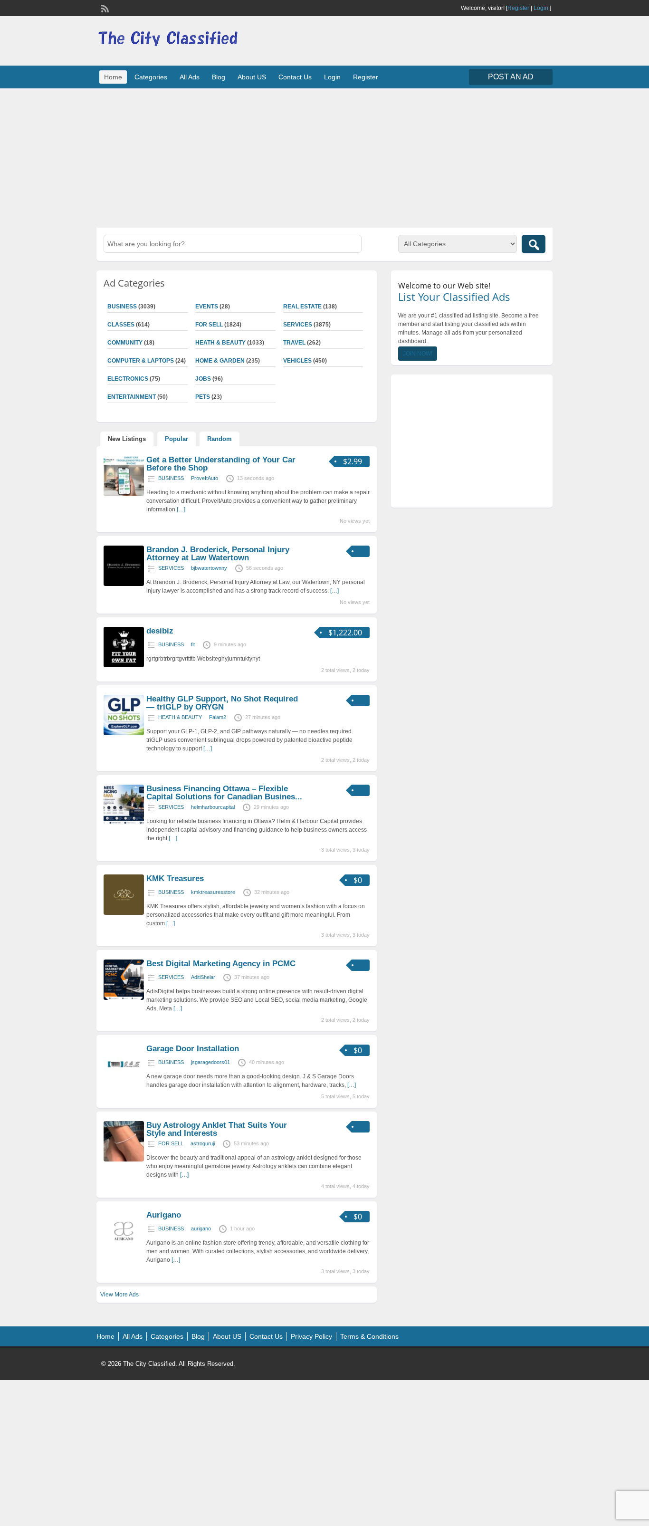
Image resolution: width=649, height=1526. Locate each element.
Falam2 (217, 717)
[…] (181, 509)
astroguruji (203, 1143)
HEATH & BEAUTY (220, 342)
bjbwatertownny (209, 568)
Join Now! (417, 353)
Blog (218, 77)
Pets (202, 396)
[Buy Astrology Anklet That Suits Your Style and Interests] (124, 1159)
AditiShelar (203, 977)
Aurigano (163, 1214)
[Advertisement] (324, 156)
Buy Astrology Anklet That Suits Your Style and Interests (216, 1129)
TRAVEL (294, 342)
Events (206, 306)
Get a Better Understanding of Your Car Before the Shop (221, 463)
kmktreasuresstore (213, 892)
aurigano (201, 1228)
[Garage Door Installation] (124, 1083)
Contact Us (295, 77)
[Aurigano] (124, 1249)
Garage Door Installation (192, 1048)
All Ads (190, 77)
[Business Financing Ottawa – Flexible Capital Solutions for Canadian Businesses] (124, 823)
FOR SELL (209, 324)
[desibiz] (124, 665)
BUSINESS (122, 306)
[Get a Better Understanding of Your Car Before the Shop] (124, 494)
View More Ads (119, 1294)
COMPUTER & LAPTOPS (140, 360)
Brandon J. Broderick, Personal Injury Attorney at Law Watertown (217, 553)
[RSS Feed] (104, 7)
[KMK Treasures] (124, 913)
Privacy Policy (311, 1336)
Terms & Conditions (369, 1336)
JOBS (203, 378)
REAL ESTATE (302, 306)
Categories (150, 77)
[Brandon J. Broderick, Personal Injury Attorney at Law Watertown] (124, 584)
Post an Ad (511, 77)
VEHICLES (297, 360)
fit (193, 644)
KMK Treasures (175, 878)
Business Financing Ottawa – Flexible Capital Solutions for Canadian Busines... (224, 792)
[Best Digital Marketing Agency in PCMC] (124, 998)
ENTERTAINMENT (131, 396)
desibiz (159, 630)
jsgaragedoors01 (210, 1062)
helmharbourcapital (213, 807)
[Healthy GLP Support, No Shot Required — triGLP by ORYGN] (124, 733)
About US (252, 77)
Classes (120, 324)
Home (113, 77)
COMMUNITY (125, 342)
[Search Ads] (533, 244)
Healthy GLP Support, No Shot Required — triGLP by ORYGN (222, 702)
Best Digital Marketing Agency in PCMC (221, 963)
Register (518, 8)
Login (541, 8)
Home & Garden (220, 360)
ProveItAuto (204, 478)
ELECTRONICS (127, 378)
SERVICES (297, 324)
